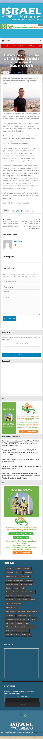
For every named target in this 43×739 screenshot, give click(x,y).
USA (30, 635)
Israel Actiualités (10, 615)
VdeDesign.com (37, 732)
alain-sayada (9, 572)
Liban (12, 623)
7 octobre (8, 569)
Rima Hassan (9, 635)
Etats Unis (8, 588)
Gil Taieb (32, 592)
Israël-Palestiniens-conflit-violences (15, 619)
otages (27, 623)
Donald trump (29, 580)
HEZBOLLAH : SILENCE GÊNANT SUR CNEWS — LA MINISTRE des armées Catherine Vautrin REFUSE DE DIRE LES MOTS (20, 443)
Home (2, 73)
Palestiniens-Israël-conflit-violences (24, 627)
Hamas (28, 596)
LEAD (34, 619)
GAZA (23, 588)
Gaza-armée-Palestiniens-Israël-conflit (16, 592)
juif (28, 619)
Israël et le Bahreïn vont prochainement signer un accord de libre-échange (10, 222)
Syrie (17, 635)
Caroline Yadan (25, 576)
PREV (7, 631)
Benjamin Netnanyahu (12, 576)
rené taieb (25, 631)
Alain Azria (18, 572)
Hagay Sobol (9, 596)
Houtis (33, 600)
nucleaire (19, 623)
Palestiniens (9, 627)
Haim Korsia (19, 596)
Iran (7, 604)
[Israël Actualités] (21, 14)
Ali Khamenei (28, 572)
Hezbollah (25, 600)
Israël (30, 615)
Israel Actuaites (22, 615)
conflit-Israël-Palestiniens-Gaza (14, 580)
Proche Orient (16, 631)
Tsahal (24, 635)
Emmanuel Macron (26, 584)
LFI (7, 623)
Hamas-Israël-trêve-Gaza (13, 600)
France (16, 588)
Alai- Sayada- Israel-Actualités (22, 569)
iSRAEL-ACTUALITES (12, 607)
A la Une (8, 73)
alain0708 (18, 241)
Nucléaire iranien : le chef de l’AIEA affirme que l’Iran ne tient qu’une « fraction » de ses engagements (31, 223)
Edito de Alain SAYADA (12, 584)
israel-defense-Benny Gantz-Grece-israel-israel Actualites (21, 611)
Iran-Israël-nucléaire (16, 604)
